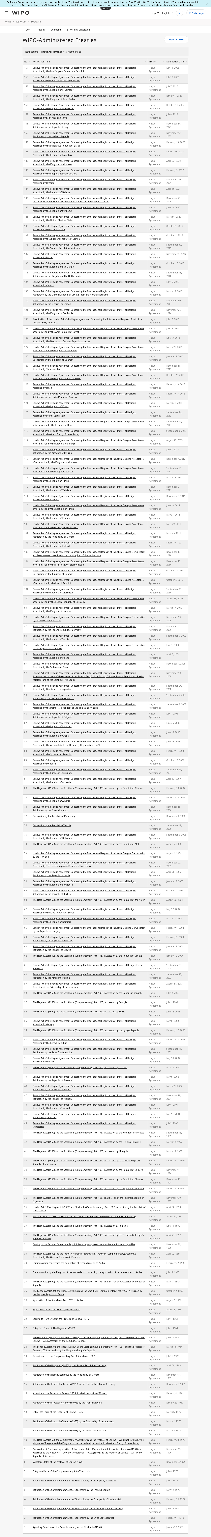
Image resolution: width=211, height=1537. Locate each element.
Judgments (56, 29)
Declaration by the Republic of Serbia (52, 825)
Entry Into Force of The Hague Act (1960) (54, 1328)
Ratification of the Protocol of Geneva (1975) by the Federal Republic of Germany (74, 1384)
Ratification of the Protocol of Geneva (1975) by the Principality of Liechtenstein (73, 1421)
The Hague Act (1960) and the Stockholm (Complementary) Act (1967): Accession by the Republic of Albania (88, 788)
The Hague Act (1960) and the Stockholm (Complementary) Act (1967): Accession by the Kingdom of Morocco (88, 1132)
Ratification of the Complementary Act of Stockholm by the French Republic (71, 1489)
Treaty (152, 61)
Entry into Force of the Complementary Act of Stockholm (62, 1471)
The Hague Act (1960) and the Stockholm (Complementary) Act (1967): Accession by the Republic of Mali (86, 844)
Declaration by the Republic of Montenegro (55, 816)
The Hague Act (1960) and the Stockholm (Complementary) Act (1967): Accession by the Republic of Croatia (87, 955)
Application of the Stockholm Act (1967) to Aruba (58, 1300)
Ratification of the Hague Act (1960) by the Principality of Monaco (66, 1374)
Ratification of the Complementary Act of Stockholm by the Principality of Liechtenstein (77, 1499)
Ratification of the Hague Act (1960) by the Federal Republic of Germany (69, 1365)
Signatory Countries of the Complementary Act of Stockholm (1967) (67, 1527)
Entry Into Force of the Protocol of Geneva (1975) (58, 1412)
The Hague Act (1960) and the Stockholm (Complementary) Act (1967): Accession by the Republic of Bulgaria (88, 1169)
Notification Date (175, 61)
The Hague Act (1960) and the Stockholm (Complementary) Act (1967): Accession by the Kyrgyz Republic (86, 1030)
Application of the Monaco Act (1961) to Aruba (56, 1309)
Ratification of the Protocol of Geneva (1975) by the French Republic (67, 1402)
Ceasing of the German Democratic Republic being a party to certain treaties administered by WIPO (84, 1244)
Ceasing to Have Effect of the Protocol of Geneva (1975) (61, 1318)
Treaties (40, 29)
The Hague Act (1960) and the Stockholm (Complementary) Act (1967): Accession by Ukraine (80, 1067)
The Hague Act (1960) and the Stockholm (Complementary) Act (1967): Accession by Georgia (80, 1002)
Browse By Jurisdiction (78, 29)
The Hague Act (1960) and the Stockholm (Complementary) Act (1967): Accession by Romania (80, 1225)
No (25, 61)
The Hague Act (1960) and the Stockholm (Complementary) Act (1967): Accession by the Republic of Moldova (88, 1188)
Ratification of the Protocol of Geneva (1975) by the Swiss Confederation (70, 1430)
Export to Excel (176, 39)
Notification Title (41, 61)
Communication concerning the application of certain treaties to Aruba (69, 1263)
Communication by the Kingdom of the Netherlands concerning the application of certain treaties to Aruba (87, 1272)
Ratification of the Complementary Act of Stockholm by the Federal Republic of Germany (78, 1508)
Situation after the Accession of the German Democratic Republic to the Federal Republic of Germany (84, 1216)
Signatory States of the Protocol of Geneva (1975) (58, 1462)
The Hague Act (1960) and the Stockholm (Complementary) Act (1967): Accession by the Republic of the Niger (89, 899)
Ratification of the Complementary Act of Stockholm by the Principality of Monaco (74, 1480)
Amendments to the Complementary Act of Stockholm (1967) (64, 1356)
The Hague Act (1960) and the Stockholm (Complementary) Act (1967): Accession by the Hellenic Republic (87, 1142)
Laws (28, 29)
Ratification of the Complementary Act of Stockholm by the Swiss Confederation (73, 1517)
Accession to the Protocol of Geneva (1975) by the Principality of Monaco (70, 1393)
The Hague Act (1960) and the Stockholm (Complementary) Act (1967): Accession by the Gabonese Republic (87, 993)
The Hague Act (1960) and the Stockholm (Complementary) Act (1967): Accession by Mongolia (80, 1151)
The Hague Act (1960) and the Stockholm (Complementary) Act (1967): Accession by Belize (79, 1011)
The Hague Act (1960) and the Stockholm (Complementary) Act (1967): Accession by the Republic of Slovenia (88, 1179)
